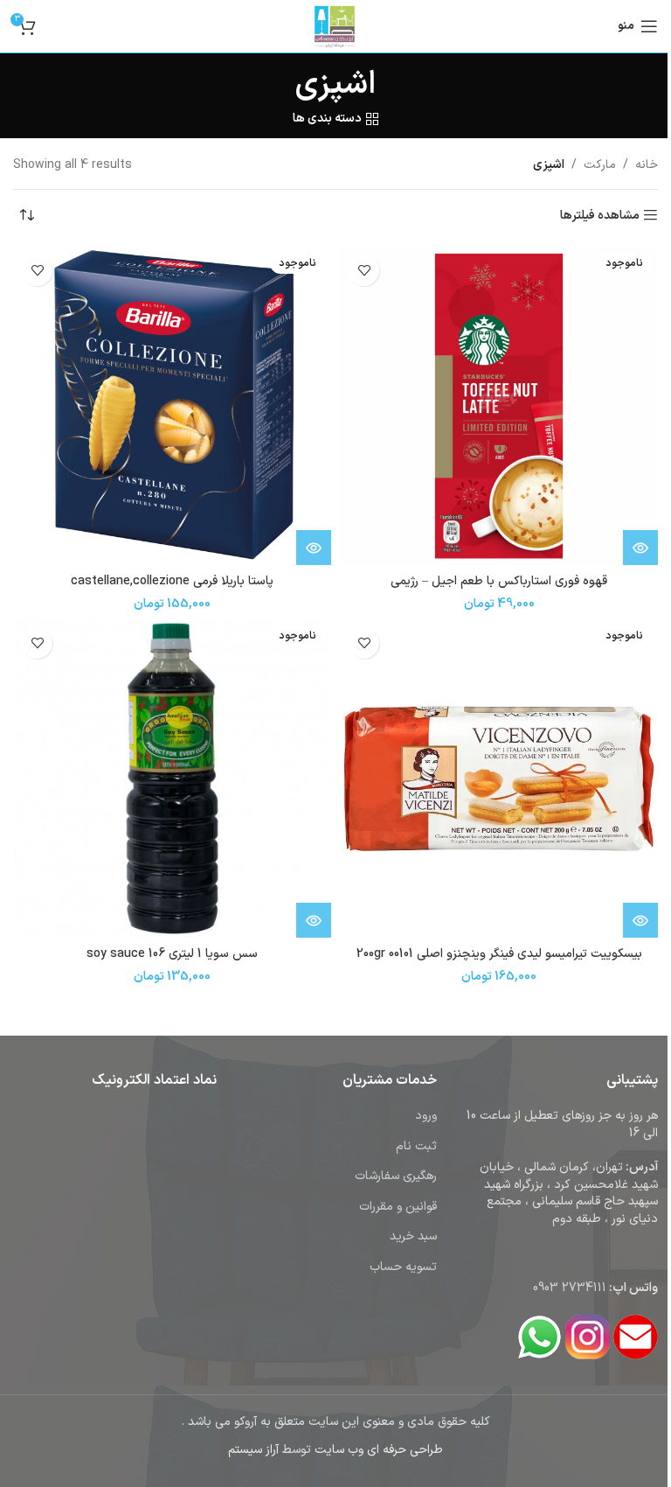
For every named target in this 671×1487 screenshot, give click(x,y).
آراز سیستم (253, 1450)
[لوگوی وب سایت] (335, 26)
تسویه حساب (403, 1267)
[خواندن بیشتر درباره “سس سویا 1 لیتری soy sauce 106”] (313, 920)
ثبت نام (416, 1146)
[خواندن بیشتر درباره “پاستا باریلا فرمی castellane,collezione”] (313, 547)
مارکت (600, 165)
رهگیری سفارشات (396, 1176)
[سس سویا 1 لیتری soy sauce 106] (172, 778)
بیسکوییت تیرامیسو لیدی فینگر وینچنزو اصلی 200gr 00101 (499, 954)
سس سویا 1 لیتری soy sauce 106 (172, 954)
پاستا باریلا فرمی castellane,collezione (172, 581)
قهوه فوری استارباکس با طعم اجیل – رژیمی (499, 581)
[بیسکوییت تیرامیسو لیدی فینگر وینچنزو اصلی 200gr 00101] (499, 778)
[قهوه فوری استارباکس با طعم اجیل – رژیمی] (499, 406)
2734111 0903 (569, 1288)
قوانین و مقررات (398, 1206)
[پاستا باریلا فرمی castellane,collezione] (172, 406)
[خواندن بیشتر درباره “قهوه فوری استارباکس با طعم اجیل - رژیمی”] (640, 547)
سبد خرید (413, 1236)
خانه (646, 165)
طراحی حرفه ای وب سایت (379, 1450)
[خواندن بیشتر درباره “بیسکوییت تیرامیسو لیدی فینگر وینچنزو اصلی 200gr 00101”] (640, 920)
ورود (426, 1116)
